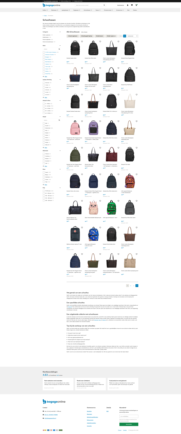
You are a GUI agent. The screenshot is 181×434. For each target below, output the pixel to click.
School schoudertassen (49, 41)
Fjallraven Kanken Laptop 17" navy (74, 244)
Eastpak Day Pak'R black (126, 84)
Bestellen (89, 411)
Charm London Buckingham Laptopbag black (91, 112)
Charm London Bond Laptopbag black (107, 85)
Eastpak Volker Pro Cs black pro (110, 111)
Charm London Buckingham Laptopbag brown (127, 244)
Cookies (125, 430)
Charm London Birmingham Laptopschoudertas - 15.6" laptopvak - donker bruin (111, 271)
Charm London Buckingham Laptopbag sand (127, 138)
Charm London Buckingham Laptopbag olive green (91, 271)
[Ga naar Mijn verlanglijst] (132, 5)
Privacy (119, 430)
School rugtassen (48, 39)
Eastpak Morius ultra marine (73, 191)
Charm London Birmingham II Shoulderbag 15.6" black (109, 58)
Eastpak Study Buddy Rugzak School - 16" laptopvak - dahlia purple (93, 138)
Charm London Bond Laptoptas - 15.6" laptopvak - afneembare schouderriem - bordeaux (110, 165)
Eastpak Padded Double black (73, 111)
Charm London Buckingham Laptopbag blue (73, 85)
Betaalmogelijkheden (92, 417)
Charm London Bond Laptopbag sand (129, 270)
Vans (100, 320)
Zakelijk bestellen (91, 423)
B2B (107, 411)
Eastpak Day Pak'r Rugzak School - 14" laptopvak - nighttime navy (74, 271)
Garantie (89, 426)
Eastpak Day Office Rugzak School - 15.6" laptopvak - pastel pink (74, 138)
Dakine (104, 320)
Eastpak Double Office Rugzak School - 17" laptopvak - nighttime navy (93, 191)
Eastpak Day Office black (90, 58)
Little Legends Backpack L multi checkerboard (126, 191)
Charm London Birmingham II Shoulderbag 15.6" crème (127, 112)
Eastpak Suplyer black (71, 58)
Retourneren (90, 420)
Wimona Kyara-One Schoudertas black (89, 165)
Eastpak (70, 306)
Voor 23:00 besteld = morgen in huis (51, 1)
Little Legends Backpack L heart (110, 217)
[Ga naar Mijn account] (127, 5)
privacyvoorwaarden (124, 421)
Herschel (96, 320)
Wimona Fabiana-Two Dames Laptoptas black (72, 218)
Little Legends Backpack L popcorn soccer (90, 244)
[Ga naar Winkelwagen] (136, 5)
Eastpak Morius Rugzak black (127, 58)
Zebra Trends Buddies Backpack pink (93, 217)
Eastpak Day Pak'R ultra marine (110, 137)
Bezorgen (89, 414)
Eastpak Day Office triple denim (110, 191)
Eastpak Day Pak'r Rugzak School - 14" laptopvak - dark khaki (74, 165)
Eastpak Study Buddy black (109, 244)
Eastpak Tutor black (125, 164)
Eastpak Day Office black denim (128, 217)
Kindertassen (47, 37)
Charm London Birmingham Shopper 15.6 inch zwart (91, 85)
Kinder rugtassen (47, 35)
